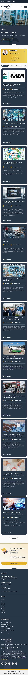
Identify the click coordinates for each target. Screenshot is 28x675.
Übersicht (4, 65)
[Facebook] (2, 663)
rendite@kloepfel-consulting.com (9, 591)
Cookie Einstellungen (20, 673)
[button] (14, 538)
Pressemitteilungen (16, 65)
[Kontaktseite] (16, 6)
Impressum (12, 673)
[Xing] (9, 663)
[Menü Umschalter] (25, 6)
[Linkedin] (24, 51)
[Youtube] (6, 663)
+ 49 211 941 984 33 (6, 588)
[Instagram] (16, 663)
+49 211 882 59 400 (6, 584)
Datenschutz (6, 673)
